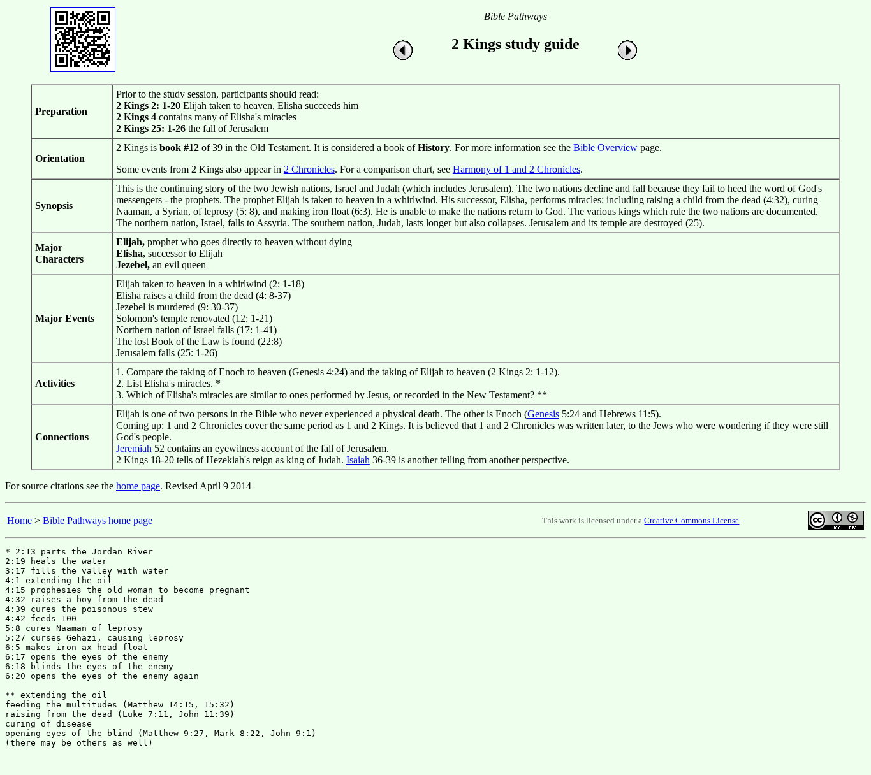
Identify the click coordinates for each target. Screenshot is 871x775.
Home (19, 520)
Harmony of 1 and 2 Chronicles (516, 169)
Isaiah (358, 459)
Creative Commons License (691, 520)
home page (138, 486)
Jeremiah (134, 448)
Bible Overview (605, 147)
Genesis (543, 414)
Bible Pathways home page (97, 520)
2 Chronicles (309, 169)
